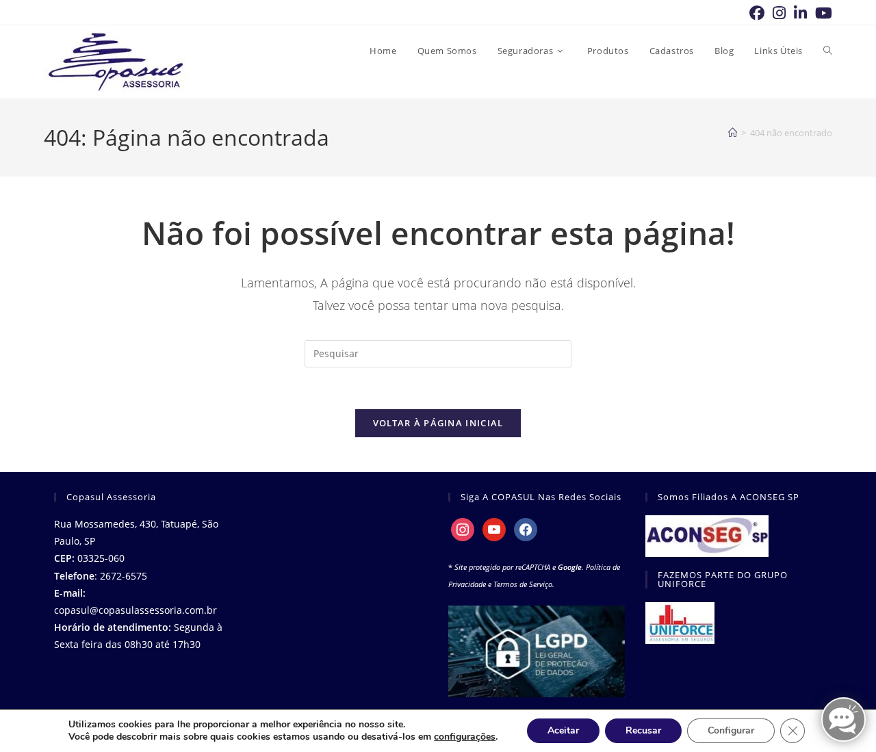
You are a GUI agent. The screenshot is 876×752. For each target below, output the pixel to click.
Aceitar (563, 730)
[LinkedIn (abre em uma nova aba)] (800, 13)
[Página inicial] (732, 133)
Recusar (643, 730)
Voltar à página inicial (438, 423)
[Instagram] (462, 528)
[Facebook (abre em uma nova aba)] (757, 13)
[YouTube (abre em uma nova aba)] (821, 13)
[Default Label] (494, 528)
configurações (464, 737)
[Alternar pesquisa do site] (827, 50)
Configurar (731, 730)
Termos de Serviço (522, 584)
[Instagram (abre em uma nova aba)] (779, 13)
